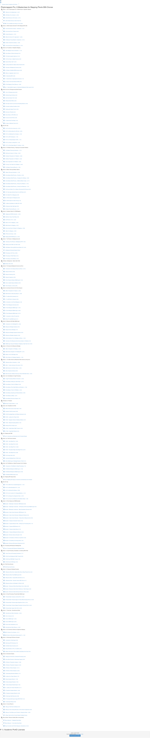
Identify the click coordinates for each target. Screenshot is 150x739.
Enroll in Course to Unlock (75, 735)
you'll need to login (79, 734)
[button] (0, 1)
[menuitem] (0, 2)
